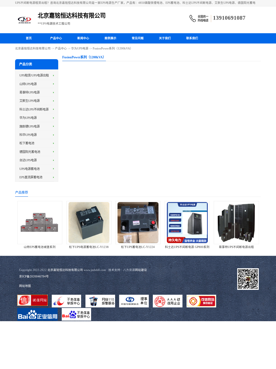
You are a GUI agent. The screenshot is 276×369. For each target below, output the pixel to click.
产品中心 (56, 38)
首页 (29, 38)
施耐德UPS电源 (29, 126)
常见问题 (138, 38)
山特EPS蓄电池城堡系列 (40, 247)
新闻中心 (83, 38)
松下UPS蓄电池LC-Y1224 (138, 247)
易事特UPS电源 (29, 92)
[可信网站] (201, 301)
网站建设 (141, 270)
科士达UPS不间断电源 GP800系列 (187, 247)
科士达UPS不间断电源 (34, 109)
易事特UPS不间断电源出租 (236, 247)
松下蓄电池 (26, 143)
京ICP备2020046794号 (34, 276)
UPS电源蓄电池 (29, 168)
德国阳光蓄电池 (29, 151)
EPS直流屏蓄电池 (30, 177)
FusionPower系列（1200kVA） (113, 48)
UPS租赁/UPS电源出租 (34, 75)
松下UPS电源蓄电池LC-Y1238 (89, 247)
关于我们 (165, 38)
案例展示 (110, 38)
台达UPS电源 (28, 160)
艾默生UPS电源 (29, 100)
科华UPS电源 (28, 134)
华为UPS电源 (79, 48)
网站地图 (25, 285)
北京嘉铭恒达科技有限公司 (33, 48)
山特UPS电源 (28, 84)
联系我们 (192, 38)
